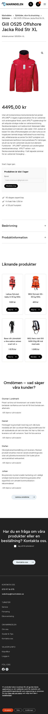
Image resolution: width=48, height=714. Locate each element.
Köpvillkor (6, 651)
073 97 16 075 (8, 589)
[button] (42, 53)
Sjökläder (6, 18)
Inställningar (29, 710)
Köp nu (10, 310)
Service (5, 607)
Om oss (5, 629)
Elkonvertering (8, 616)
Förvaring (6, 611)
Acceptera (8, 710)
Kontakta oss (22, 562)
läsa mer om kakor (15, 693)
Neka (18, 710)
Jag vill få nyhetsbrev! (26, 546)
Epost (6, 176)
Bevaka (33, 357)
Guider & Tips (7, 634)
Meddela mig (11, 186)
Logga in (5, 656)
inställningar (7, 695)
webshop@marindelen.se (13, 594)
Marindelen (7, 15)
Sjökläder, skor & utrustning (27, 15)
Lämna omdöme (22, 497)
